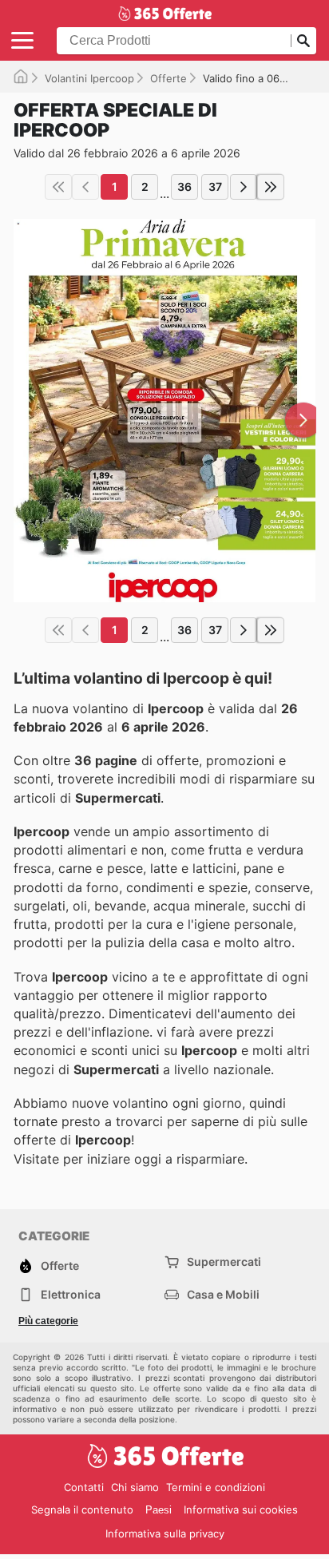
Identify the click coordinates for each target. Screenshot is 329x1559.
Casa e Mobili (223, 1294)
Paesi (158, 1510)
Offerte (168, 78)
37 (215, 186)
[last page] (270, 187)
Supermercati (224, 1261)
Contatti (84, 1487)
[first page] (58, 187)
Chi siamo (135, 1487)
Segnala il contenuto (82, 1509)
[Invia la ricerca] (303, 41)
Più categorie (48, 1321)
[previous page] (85, 187)
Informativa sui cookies (241, 1509)
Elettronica (71, 1294)
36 (184, 186)
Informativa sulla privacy (164, 1533)
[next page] (243, 187)
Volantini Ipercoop (89, 78)
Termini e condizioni (215, 1487)
